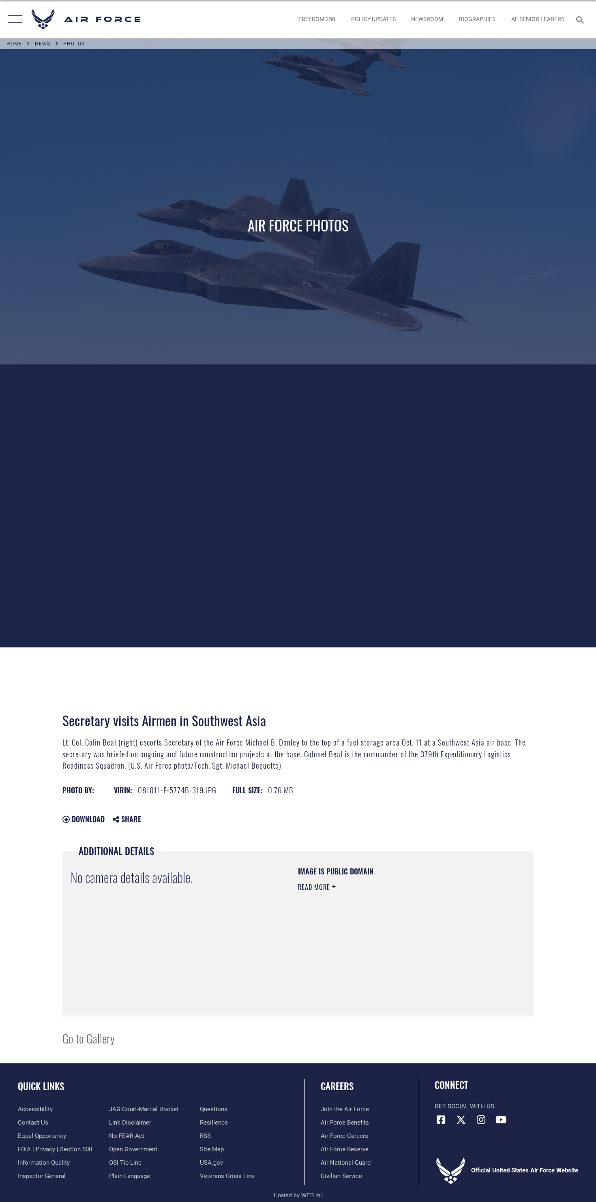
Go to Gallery (88, 1038)
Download (87, 819)
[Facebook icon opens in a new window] (441, 1120)
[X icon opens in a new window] (461, 1120)
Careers (337, 1086)
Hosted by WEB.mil (298, 1195)
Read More (315, 887)
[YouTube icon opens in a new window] (501, 1120)
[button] (13, 19)
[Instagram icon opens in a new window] (481, 1120)
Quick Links (41, 1086)
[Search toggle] (581, 19)
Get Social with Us (464, 1106)
